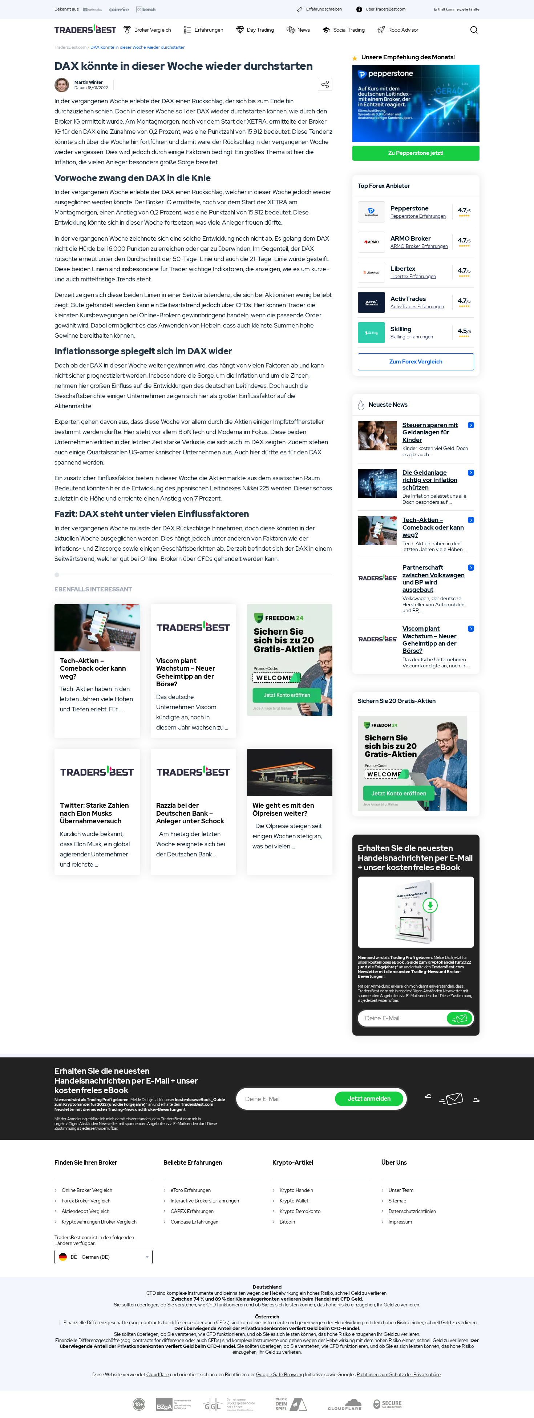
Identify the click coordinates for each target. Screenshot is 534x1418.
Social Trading (349, 30)
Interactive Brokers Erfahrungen (205, 1201)
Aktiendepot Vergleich (85, 1211)
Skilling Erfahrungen (412, 337)
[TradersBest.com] (85, 29)
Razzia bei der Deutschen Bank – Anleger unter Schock (190, 813)
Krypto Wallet (294, 1201)
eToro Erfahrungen (191, 1190)
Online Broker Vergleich (87, 1190)
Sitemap (397, 1201)
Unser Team (401, 1190)
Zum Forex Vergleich (415, 361)
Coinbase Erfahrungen (194, 1222)
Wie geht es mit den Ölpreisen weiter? (283, 809)
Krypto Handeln (296, 1190)
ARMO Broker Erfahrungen (419, 246)
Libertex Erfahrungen (413, 277)
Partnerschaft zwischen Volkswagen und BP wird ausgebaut (433, 579)
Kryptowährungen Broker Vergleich (99, 1222)
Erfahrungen (209, 30)
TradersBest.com (70, 47)
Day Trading (260, 30)
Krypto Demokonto (300, 1211)
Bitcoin (287, 1222)
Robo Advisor (403, 30)
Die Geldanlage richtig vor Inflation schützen (429, 480)
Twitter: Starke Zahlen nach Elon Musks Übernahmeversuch (94, 813)
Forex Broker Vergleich (86, 1201)
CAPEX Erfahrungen (192, 1211)
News (304, 30)
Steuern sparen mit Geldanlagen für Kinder (430, 432)
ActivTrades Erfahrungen (417, 307)
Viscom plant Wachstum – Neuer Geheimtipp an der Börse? (185, 672)
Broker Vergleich (152, 30)
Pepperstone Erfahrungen (418, 216)
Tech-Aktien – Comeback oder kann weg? (93, 668)
